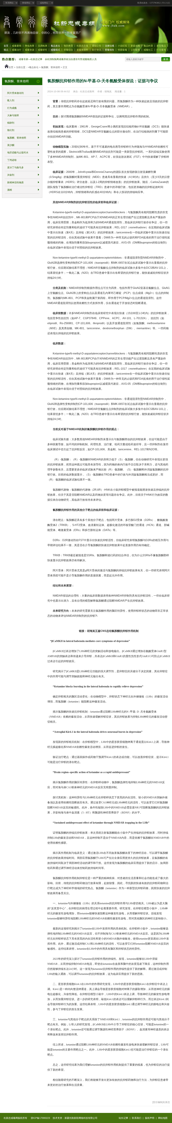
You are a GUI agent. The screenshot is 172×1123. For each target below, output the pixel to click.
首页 (6, 45)
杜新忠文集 (82, 45)
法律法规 (109, 45)
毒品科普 (148, 45)
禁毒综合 (68, 49)
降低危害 (29, 45)
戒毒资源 (29, 49)
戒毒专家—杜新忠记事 (30, 59)
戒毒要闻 (16, 45)
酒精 (9, 189)
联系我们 (136, 1118)
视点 (6, 49)
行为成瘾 (12, 108)
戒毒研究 (42, 49)
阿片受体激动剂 (15, 93)
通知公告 (96, 45)
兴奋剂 (10, 175)
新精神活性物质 (15, 182)
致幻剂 (10, 130)
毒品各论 (55, 45)
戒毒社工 (148, 49)
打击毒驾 (161, 49)
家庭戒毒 (135, 45)
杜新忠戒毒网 (87, 91)
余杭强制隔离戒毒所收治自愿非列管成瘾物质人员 (71, 59)
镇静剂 (10, 122)
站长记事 (123, 1118)
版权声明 (149, 1118)
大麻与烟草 (13, 115)
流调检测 (42, 45)
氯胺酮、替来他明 (50, 67)
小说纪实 (122, 45)
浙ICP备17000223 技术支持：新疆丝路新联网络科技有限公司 (64, 1118)
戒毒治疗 (16, 49)
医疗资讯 (96, 49)
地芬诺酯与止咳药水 (17, 152)
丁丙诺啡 (12, 160)
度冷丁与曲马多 (15, 167)
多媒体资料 (82, 49)
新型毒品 (161, 45)
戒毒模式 (55, 49)
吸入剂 (10, 100)
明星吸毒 (122, 49)
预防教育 (68, 45)
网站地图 (166, 3)
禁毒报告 (109, 49)
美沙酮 (10, 145)
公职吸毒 (135, 49)
